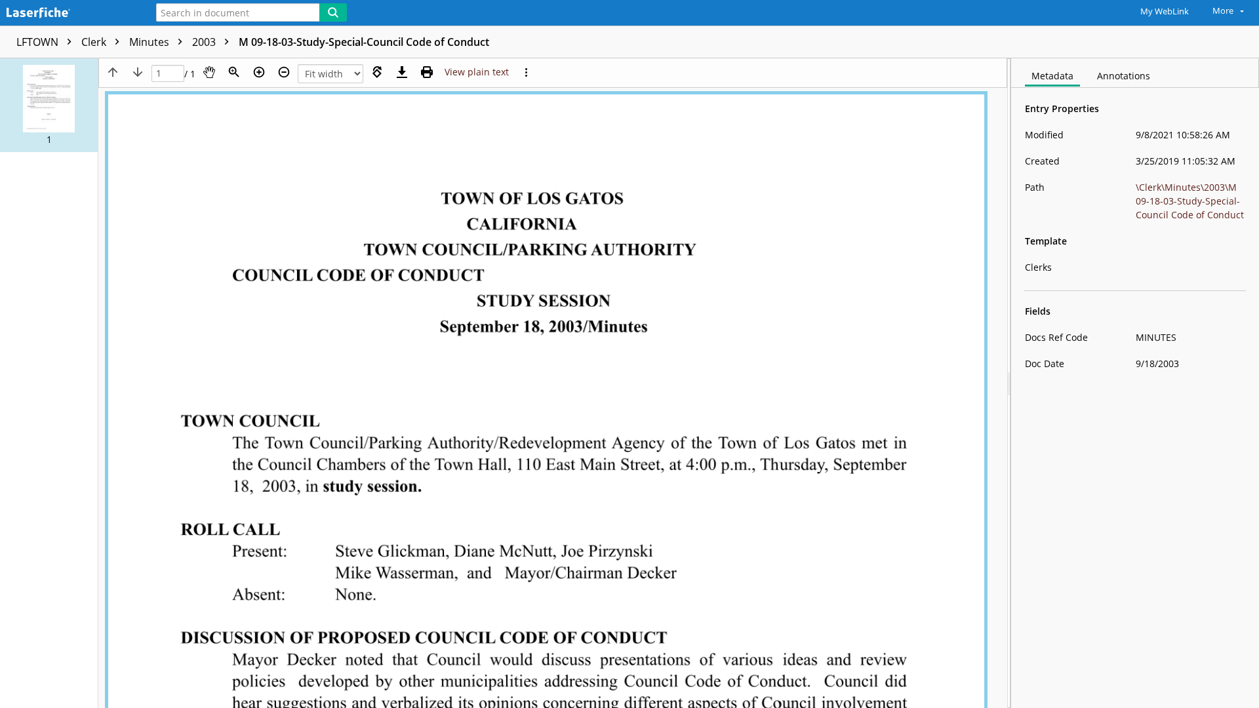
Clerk (95, 42)
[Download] (402, 72)
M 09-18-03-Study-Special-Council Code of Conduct (364, 42)
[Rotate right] (377, 72)
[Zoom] (234, 72)
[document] (1135, 383)
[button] (49, 105)
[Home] (69, 13)
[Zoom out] (284, 72)
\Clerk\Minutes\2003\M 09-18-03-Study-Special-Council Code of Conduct (1190, 201)
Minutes (150, 42)
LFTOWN (38, 42)
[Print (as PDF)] (427, 72)
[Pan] (209, 72)
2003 (205, 42)
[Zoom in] (259, 72)
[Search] (333, 12)
